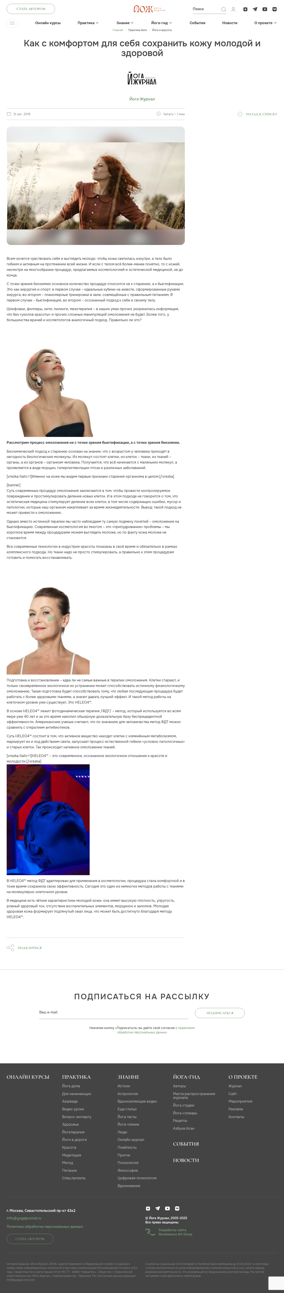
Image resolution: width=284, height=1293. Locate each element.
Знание (123, 23)
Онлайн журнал (131, 1139)
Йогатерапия (73, 1132)
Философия (128, 1170)
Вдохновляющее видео (137, 1101)
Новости (229, 23)
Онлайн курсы (48, 23)
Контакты (236, 1117)
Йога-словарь (185, 1113)
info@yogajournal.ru (24, 1218)
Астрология (128, 1094)
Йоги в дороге (74, 1139)
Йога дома (71, 1086)
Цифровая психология (137, 1178)
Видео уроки (73, 1109)
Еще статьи (127, 1109)
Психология (128, 1162)
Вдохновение (129, 1185)
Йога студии (183, 1105)
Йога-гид (159, 23)
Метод (67, 1162)
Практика (86, 23)
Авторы (179, 1086)
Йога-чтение (128, 1124)
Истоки (124, 1086)
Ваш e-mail (48, 1012)
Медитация (71, 1155)
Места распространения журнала (194, 1096)
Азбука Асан (183, 1128)
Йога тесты (127, 1117)
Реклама (236, 1109)
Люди (122, 1132)
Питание (69, 1170)
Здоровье (70, 1124)
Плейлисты (127, 1147)
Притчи (124, 1155)
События (197, 23)
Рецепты (180, 1120)
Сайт (233, 1094)
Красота (69, 1147)
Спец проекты (74, 1178)
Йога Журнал (142, 99)
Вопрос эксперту (76, 1117)
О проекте (263, 23)
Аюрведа (70, 1101)
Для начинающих (76, 1094)
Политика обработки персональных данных (45, 1227)
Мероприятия (240, 1101)
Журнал (235, 1086)
